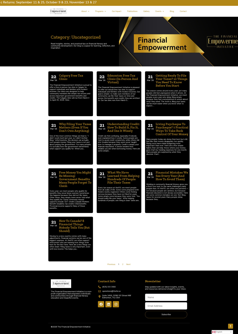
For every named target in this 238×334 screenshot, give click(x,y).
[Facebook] (101, 304)
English (218, 332)
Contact (183, 11)
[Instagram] (116, 304)
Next (128, 264)
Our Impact (116, 11)
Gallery (146, 11)
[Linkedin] (108, 304)
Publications (132, 11)
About (84, 11)
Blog (172, 11)
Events (158, 11)
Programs (99, 11)
